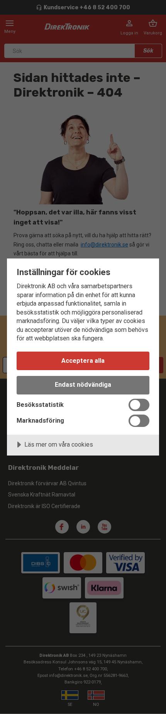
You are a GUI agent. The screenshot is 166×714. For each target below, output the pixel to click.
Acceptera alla (83, 360)
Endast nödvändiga (83, 384)
